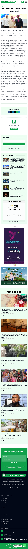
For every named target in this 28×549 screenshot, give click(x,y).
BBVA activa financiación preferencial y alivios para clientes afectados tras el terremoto (17, 180)
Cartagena (5, 6)
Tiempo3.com (16, 221)
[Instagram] (12, 487)
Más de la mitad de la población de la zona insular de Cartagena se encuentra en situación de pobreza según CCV (12, 435)
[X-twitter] (17, 487)
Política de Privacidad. (15, 148)
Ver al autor (14, 128)
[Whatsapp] (24, 545)
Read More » (3, 315)
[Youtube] (10, 487)
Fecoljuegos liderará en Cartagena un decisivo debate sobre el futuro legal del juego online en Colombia (14, 310)
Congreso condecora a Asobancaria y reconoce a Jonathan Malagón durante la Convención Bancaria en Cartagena (17, 167)
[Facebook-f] (15, 487)
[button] (22, 2)
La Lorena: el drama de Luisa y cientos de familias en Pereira (17, 173)
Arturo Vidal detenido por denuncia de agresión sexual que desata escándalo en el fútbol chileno (13, 410)
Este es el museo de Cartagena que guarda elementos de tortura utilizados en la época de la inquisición (14, 335)
